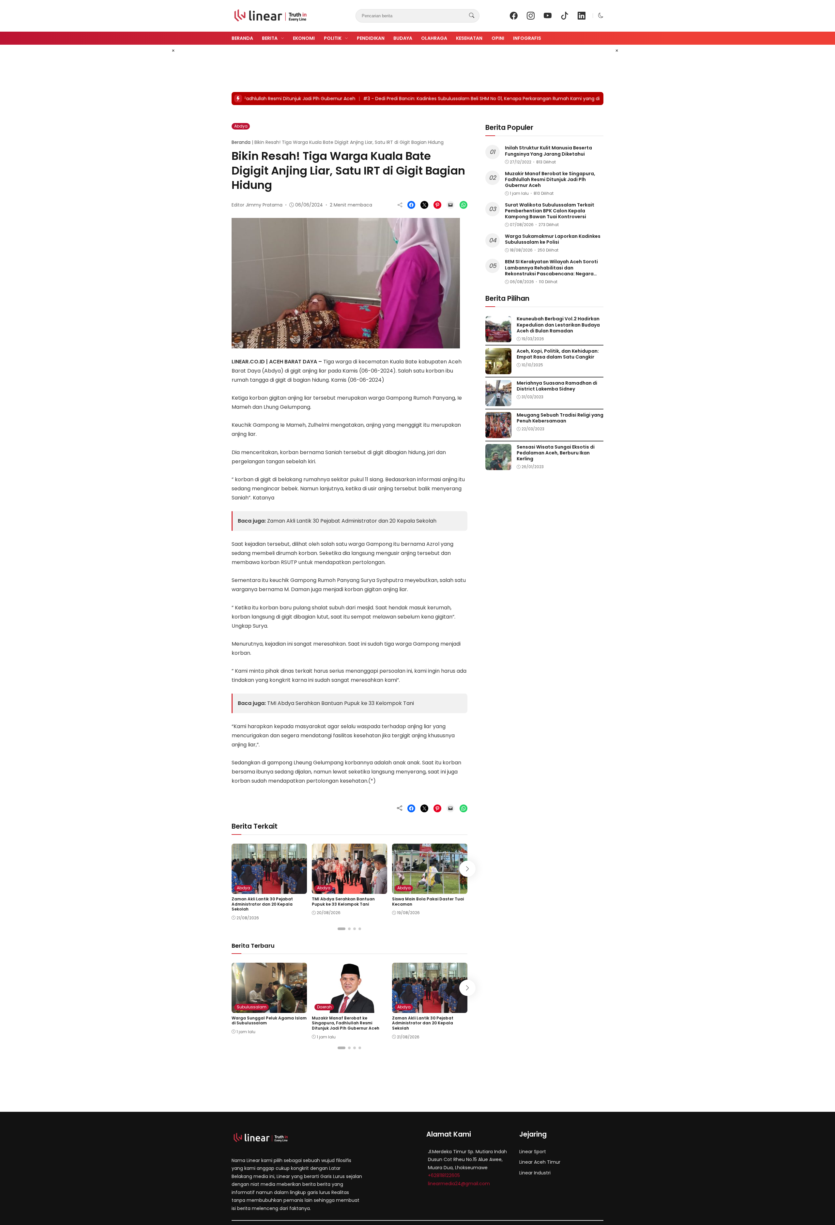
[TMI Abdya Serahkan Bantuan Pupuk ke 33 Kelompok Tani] (349, 889)
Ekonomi (304, 38)
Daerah (324, 1007)
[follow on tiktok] (564, 16)
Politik (333, 38)
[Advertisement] (350, 68)
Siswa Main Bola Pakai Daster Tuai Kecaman (428, 901)
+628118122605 (444, 1175)
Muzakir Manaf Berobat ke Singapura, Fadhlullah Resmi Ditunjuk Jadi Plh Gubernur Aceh (345, 1023)
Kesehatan (469, 38)
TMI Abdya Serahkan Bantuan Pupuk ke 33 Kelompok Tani (340, 703)
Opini (498, 38)
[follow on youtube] (548, 16)
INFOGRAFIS (527, 38)
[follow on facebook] (514, 16)
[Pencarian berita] (471, 15)
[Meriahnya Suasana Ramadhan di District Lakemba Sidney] (498, 401)
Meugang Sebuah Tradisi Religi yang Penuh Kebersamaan (560, 418)
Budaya (402, 38)
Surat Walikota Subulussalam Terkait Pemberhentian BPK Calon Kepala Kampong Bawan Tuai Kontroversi (549, 211)
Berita (270, 38)
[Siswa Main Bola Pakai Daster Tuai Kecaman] (429, 889)
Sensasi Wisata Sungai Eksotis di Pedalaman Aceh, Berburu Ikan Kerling (556, 453)
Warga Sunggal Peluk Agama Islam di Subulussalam (269, 1020)
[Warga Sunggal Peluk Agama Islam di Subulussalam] (269, 1008)
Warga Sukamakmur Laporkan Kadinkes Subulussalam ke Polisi (552, 239)
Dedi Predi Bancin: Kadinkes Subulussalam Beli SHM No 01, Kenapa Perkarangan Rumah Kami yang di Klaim (444, 98)
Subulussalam (251, 1007)
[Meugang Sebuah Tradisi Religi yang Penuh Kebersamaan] (498, 433)
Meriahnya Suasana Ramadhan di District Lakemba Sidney (557, 386)
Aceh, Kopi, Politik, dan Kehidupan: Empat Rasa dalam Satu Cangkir (558, 354)
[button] (600, 15)
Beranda (242, 38)
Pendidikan (371, 38)
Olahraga (434, 38)
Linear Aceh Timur (539, 1162)
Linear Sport (532, 1151)
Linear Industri (535, 1173)
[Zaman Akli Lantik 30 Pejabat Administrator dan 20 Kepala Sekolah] (269, 889)
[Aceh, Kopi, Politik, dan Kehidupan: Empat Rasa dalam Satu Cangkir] (498, 369)
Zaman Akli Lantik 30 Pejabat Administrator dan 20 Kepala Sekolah (351, 521)
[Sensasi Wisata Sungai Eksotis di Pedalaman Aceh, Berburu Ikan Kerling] (498, 465)
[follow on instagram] (531, 16)
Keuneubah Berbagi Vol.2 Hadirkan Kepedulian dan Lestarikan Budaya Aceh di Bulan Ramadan (558, 325)
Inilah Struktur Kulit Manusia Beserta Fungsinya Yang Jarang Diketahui (548, 151)
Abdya (241, 126)
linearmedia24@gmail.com (459, 1183)
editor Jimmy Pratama (257, 205)
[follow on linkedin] (581, 16)
